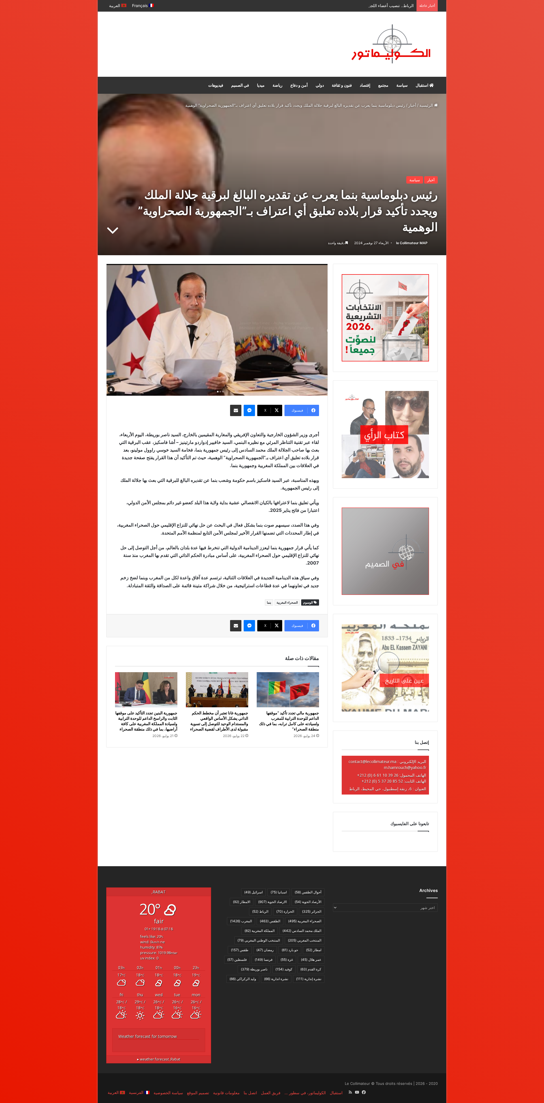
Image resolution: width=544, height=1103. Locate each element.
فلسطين (237, 959)
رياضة (277, 85)
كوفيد (283, 969)
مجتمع (383, 85)
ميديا (261, 85)
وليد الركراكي (243, 979)
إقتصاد (365, 85)
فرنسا (264, 959)
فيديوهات (215, 85)
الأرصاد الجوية (308, 902)
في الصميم (240, 85)
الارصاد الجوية (272, 902)
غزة (286, 959)
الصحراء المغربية (287, 602)
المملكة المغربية (260, 931)
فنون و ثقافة (342, 85)
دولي (320, 85)
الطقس (270, 921)
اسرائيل (253, 892)
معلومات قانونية (226, 1092)
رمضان (265, 950)
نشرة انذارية (276, 979)
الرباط (260, 911)
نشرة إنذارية (308, 979)
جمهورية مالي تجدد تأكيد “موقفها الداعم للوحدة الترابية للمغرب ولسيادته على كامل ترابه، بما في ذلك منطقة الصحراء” (289, 720)
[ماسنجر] (249, 410)
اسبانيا (279, 892)
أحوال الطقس (308, 892)
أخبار (412, 105)
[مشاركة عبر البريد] (235, 410)
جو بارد (290, 950)
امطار (313, 950)
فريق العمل (270, 1092)
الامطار (241, 902)
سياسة (402, 85)
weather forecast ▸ (158, 1059)
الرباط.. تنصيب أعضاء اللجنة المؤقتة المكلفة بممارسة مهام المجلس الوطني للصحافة (343, 5)
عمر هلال (311, 959)
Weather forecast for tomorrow (147, 1036)
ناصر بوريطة (254, 969)
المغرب (241, 921)
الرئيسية (426, 105)
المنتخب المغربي (304, 940)
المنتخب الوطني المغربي (258, 940)
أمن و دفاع (299, 85)
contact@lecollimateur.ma (372, 761)
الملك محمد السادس (301, 931)
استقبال (422, 85)
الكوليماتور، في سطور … (305, 1092)
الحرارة (285, 911)
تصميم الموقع (198, 1092)
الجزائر (311, 911)
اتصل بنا (250, 1092)
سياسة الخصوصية (168, 1092)
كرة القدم (310, 969)
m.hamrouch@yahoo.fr (405, 767)
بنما (269, 602)
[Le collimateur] (391, 44)
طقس (239, 950)
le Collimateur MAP (412, 243)
